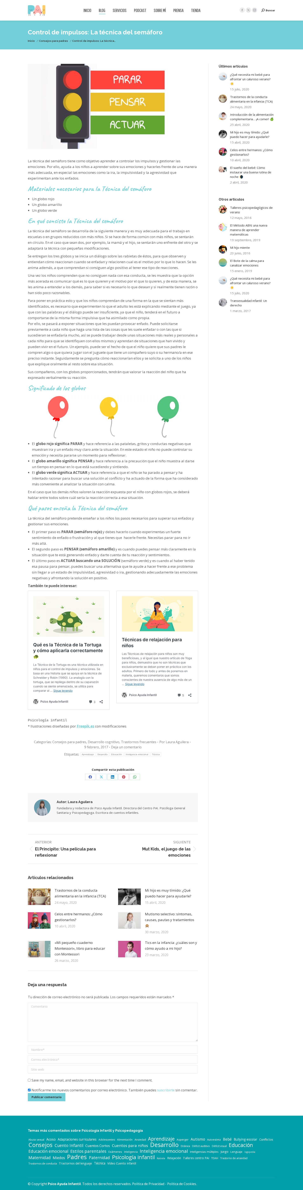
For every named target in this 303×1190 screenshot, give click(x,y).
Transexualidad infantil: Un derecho (248, 303)
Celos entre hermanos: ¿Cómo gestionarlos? (78, 917)
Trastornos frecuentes (138, 742)
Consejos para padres (69, 742)
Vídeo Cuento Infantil (121, 1163)
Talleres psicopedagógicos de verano (251, 210)
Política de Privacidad (148, 1184)
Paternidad (99, 1157)
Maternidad (39, 1157)
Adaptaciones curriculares (77, 1139)
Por (174, 742)
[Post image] (39, 897)
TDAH (214, 1158)
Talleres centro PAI (196, 1158)
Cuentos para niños (130, 1145)
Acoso (51, 1139)
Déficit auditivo (201, 1146)
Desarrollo (102, 754)
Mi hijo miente (240, 247)
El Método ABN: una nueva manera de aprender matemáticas (248, 229)
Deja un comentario (126, 747)
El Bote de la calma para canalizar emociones (247, 263)
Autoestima (214, 1139)
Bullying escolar (245, 1139)
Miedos (59, 1157)
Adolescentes (107, 1139)
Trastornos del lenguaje (75, 1163)
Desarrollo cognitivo (103, 742)
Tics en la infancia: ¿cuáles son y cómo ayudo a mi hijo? (171, 945)
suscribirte (166, 1090)
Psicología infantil (133, 1157)
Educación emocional (48, 1151)
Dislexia (185, 1146)
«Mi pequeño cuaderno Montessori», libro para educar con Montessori (80, 948)
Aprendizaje (88, 754)
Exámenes (115, 1152)
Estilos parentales (88, 1151)
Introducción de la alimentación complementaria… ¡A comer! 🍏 (252, 116)
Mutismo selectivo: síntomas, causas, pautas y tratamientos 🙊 (169, 920)
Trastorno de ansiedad (234, 1158)
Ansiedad (140, 1139)
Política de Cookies (181, 1184)
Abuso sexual (36, 1139)
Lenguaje (236, 1152)
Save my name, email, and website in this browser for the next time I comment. (92, 1080)
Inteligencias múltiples (204, 1152)
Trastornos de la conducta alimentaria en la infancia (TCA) (80, 893)
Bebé (227, 1139)
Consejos (40, 1145)
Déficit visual (219, 1146)
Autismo (198, 1139)
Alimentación (125, 1139)
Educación (116, 754)
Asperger (183, 1139)
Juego (224, 1152)
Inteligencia (131, 1152)
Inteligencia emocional (137, 754)
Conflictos (266, 1139)
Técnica (156, 754)
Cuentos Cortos (97, 1145)
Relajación (174, 1158)
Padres (77, 1157)
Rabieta (161, 1158)
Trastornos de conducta (42, 1163)
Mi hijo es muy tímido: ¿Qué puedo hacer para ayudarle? (168, 893)
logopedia (249, 1151)
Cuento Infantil (69, 1145)
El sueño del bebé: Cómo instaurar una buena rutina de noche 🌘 (250, 172)
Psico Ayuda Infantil (64, 1184)
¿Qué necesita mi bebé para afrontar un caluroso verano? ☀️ (250, 79)
